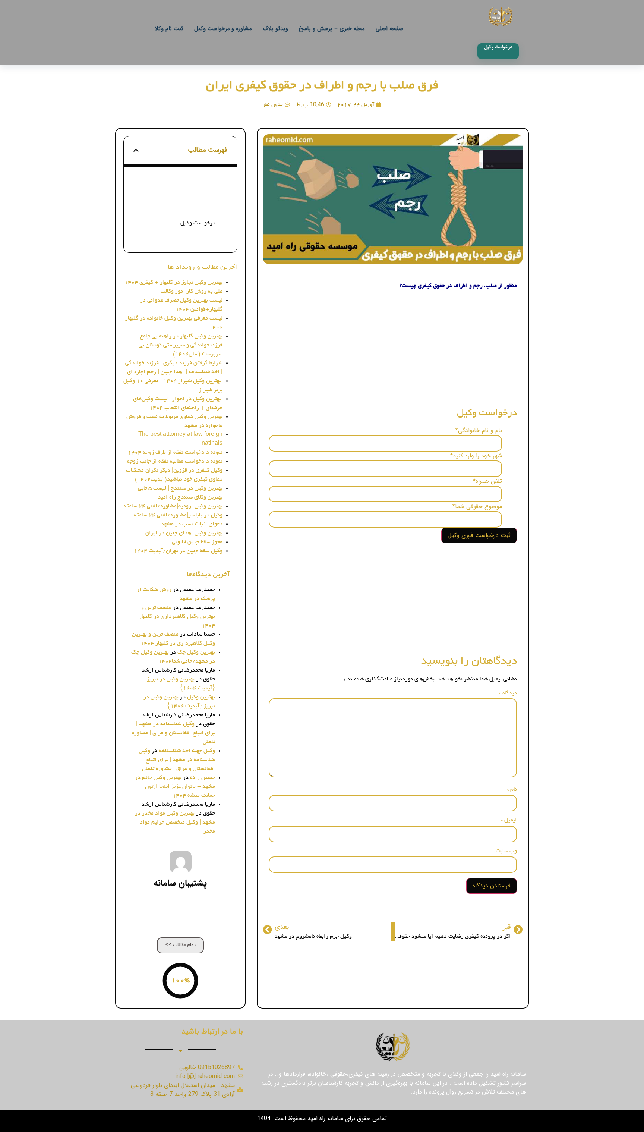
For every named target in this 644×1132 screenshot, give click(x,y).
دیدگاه (508, 693)
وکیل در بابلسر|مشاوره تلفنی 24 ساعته (178, 515)
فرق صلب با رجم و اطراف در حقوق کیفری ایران (322, 86)
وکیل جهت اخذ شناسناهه (187, 751)
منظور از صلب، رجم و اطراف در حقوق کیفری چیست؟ (179, 186)
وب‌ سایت (506, 851)
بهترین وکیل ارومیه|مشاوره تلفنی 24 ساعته (173, 506)
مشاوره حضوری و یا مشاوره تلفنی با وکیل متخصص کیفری (175, 206)
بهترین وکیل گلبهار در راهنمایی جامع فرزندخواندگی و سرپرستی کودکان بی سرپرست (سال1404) (180, 345)
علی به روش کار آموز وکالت (191, 292)
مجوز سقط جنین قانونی (197, 542)
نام (512, 790)
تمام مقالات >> (180, 945)
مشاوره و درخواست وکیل (223, 28)
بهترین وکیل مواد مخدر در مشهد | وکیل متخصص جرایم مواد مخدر (175, 822)
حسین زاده (202, 778)
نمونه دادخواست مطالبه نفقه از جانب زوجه (174, 462)
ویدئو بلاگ (275, 28)
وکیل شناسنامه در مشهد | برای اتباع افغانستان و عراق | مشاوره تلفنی (173, 733)
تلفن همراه (487, 481)
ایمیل (509, 820)
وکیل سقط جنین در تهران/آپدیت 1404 (178, 551)
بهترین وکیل (201, 697)
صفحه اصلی (389, 28)
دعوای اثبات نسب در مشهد (191, 524)
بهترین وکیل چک (196, 652)
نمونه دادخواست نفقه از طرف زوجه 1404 (175, 453)
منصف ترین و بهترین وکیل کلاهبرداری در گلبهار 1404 (177, 617)
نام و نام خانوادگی (478, 431)
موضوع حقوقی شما (477, 507)
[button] (136, 150)
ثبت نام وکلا (169, 28)
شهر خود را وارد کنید (476, 456)
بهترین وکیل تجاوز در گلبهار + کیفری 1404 (173, 283)
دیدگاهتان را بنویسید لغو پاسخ (186, 235)
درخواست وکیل (197, 223)
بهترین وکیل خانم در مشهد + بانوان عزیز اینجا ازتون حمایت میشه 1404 (175, 787)
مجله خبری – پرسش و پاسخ (332, 28)
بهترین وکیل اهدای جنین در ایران (183, 533)
